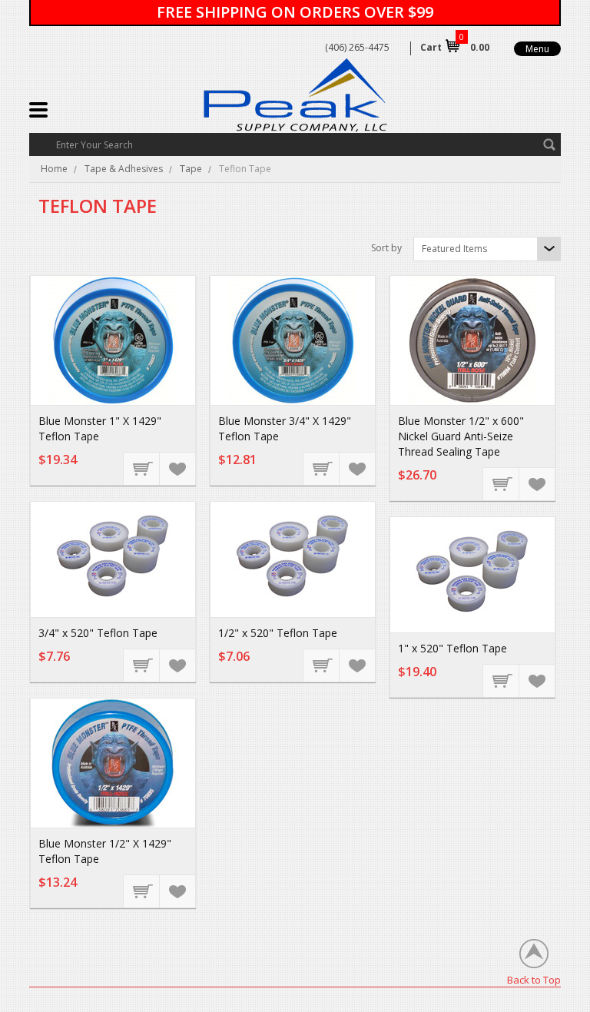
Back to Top (534, 979)
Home (54, 168)
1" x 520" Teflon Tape (452, 648)
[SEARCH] (549, 144)
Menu (537, 48)
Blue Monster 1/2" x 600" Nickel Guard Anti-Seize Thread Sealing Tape (461, 436)
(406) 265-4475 (357, 47)
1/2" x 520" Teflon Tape (277, 632)
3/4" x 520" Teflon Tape (97, 632)
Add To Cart (142, 468)
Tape (191, 168)
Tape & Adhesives (124, 168)
